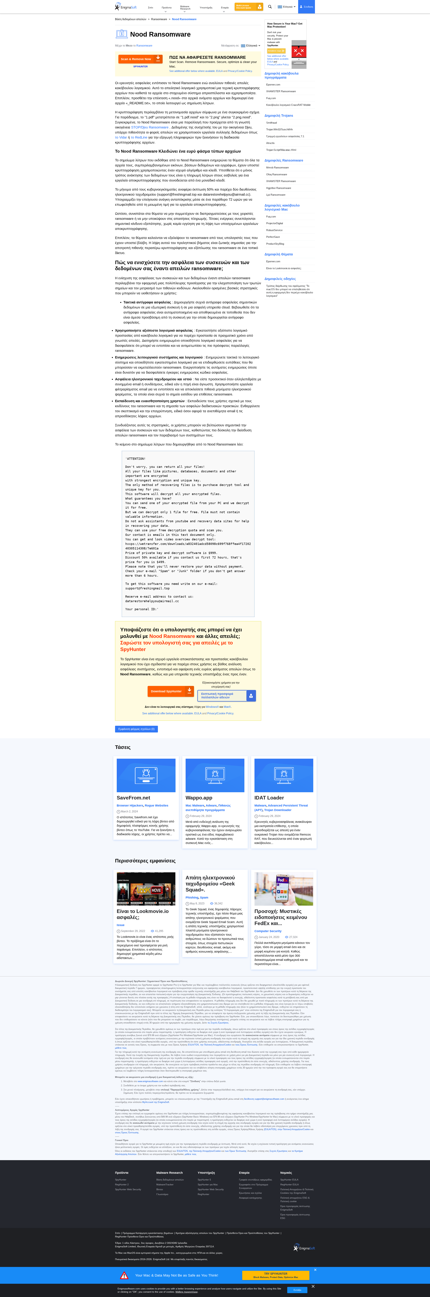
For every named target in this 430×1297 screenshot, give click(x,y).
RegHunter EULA (289, 1184)
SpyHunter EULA (289, 1179)
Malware (260, 805)
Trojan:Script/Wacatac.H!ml (281, 149)
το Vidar (121, 137)
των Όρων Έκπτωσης (235, 1151)
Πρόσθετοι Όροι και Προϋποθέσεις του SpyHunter (253, 1233)
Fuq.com (271, 98)
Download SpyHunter (166, 691)
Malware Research (185, 7)
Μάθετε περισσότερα (187, 1291)
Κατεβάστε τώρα (274, 51)
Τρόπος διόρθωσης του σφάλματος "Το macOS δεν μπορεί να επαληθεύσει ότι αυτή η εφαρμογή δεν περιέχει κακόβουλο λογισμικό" (289, 290)
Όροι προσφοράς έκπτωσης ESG (295, 1216)
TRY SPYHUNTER (275, 1275)
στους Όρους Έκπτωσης (127, 1132)
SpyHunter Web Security (128, 1189)
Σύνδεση (308, 6)
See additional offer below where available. (192, 71)
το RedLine (139, 137)
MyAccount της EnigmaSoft (155, 1102)
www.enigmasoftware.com (150, 1081)
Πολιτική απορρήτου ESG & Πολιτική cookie (295, 1199)
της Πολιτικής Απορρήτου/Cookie (205, 1151)
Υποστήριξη (206, 7)
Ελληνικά (287, 6)
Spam (204, 897)
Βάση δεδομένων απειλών (130, 19)
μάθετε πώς (120, 1048)
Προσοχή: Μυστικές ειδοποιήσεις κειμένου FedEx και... (280, 917)
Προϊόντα (166, 7)
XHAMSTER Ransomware (281, 91)
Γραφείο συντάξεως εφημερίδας (255, 1179)
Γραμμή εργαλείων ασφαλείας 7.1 (285, 136)
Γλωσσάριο (162, 1194)
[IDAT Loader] (283, 775)
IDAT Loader (269, 797)
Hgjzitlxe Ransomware (278, 188)
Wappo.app (199, 797)
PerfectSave (273, 236)
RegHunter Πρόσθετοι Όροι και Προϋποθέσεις (139, 1236)
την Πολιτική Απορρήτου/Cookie (215, 1045)
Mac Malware (195, 805)
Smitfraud (271, 122)
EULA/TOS (193, 1045)
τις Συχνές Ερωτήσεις (218, 1023)
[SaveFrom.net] (146, 775)
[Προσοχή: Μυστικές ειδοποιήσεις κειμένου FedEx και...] (283, 889)
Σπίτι (150, 7)
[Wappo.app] (215, 775)
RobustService (274, 230)
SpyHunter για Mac (208, 1184)
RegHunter (203, 1194)
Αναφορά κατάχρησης (250, 1197)
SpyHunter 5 (204, 1179)
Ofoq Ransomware (276, 174)
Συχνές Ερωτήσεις (278, 1151)
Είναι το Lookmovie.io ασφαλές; (283, 268)
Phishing (192, 897)
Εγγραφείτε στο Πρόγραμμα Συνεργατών (253, 1186)
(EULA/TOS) (270, 1129)
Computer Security (268, 931)
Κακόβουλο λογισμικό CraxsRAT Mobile (288, 104)
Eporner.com (273, 84)
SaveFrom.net (133, 797)
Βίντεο (159, 1189)
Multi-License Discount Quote (243, 6)
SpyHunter (120, 1179)
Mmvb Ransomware (277, 167)
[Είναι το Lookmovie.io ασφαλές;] (146, 889)
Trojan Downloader (277, 810)
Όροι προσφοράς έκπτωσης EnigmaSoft (295, 1208)
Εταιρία (225, 7)
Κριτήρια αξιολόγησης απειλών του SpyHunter (200, 1233)
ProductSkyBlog (275, 243)
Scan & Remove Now (136, 59)
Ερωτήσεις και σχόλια (250, 1193)
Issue (120, 925)
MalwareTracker (165, 1184)
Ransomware (159, 19)
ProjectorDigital (274, 223)
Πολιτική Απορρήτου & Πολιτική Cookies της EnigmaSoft (296, 1191)
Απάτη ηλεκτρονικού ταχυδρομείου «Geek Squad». (210, 883)
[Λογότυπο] (126, 6)
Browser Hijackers (130, 805)
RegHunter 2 (122, 1184)
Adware (211, 805)
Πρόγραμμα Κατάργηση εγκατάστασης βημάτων (148, 1233)
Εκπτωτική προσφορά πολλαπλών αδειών (217, 695)
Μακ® (227, 706)
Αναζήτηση (269, 6)
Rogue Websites (156, 805)
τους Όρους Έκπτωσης (246, 1045)
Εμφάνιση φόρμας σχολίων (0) (136, 729)
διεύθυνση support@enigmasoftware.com (264, 1099)
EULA (219, 71)
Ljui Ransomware (275, 194)
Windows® (212, 706)
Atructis (270, 143)
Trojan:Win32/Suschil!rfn (279, 129)
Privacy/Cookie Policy (240, 71)
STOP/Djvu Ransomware (149, 127)
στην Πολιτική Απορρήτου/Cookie (294, 1129)
